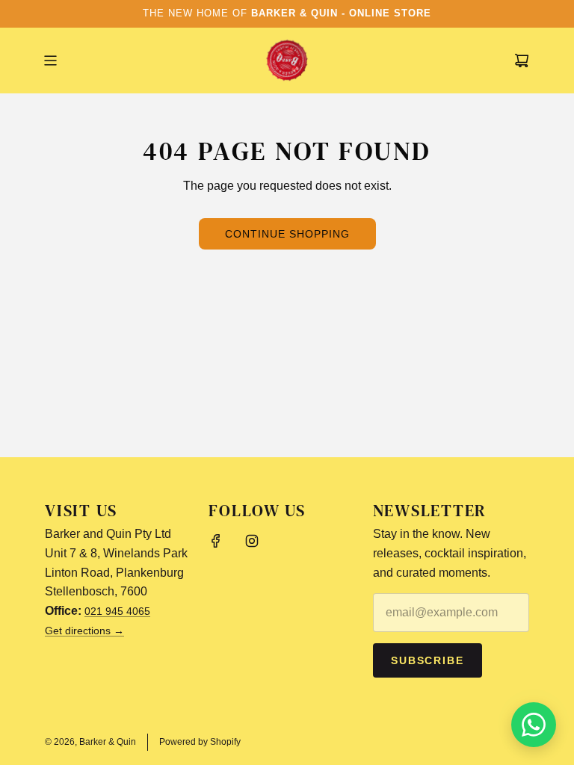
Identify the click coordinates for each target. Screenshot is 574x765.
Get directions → (84, 631)
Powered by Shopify (200, 742)
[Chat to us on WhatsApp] (533, 724)
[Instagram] (251, 540)
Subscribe (428, 660)
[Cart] (521, 60)
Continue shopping (287, 234)
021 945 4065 (117, 611)
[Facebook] (216, 540)
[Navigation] (50, 60)
